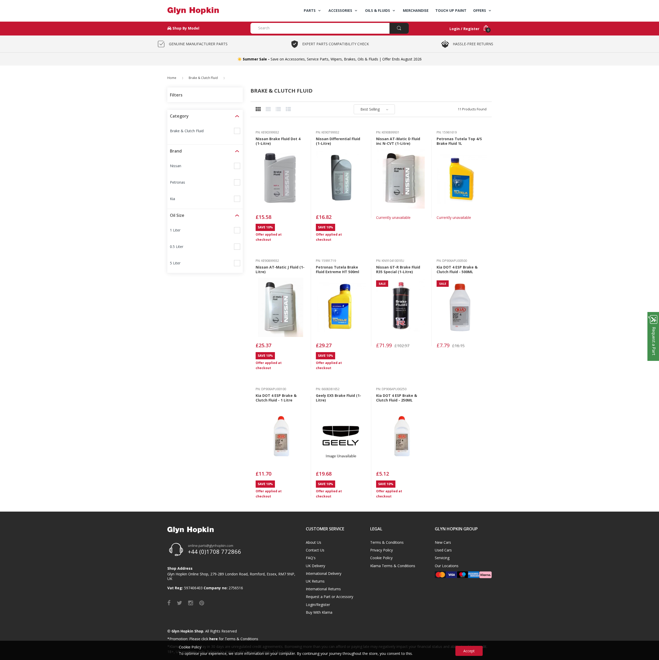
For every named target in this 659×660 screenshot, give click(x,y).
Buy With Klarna (319, 612)
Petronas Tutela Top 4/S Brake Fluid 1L (459, 141)
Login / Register (464, 28)
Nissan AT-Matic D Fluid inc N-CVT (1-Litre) (398, 141)
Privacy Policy (381, 550)
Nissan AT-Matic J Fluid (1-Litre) (280, 269)
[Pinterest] (201, 602)
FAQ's (311, 557)
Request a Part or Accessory (329, 596)
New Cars (443, 542)
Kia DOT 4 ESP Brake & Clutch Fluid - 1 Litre (276, 398)
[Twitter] (179, 602)
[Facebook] (169, 602)
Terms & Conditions (387, 542)
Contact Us (315, 550)
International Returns (323, 588)
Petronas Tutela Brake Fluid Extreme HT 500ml (337, 269)
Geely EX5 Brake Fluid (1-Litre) (338, 398)
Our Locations (446, 565)
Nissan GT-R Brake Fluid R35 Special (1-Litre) (398, 269)
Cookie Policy (381, 557)
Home (171, 78)
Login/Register (318, 604)
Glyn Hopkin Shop (187, 631)
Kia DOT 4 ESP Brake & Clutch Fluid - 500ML (457, 269)
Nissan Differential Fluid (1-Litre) (338, 141)
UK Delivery (315, 565)
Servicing (442, 557)
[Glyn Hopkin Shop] (205, 11)
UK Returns (315, 581)
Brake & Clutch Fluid (203, 78)
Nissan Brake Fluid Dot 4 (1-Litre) (278, 141)
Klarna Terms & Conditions (392, 565)
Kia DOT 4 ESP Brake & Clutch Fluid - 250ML (396, 398)
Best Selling (370, 109)
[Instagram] (190, 602)
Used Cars (443, 550)
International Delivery (323, 573)
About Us (313, 542)
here (213, 638)
